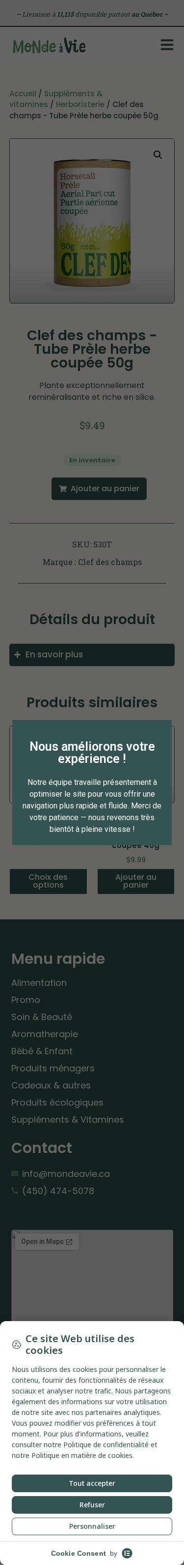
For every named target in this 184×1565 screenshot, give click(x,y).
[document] (92, 782)
